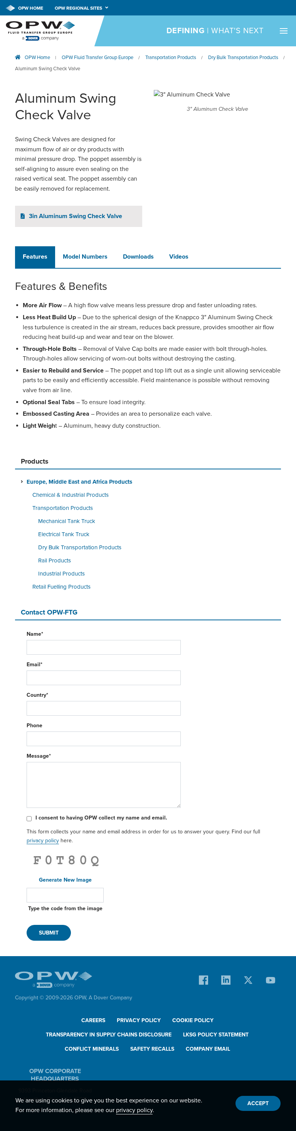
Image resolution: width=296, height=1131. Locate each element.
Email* (34, 664)
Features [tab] (35, 257)
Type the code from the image (65, 908)
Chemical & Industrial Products (70, 494)
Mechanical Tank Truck (66, 521)
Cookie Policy (193, 1020)
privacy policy (43, 840)
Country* (37, 695)
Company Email (208, 1049)
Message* (39, 756)
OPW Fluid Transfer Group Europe (97, 57)
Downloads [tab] (138, 257)
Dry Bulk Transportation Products (243, 57)
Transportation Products (170, 57)
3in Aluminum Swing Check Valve (75, 216)
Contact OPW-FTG (49, 612)
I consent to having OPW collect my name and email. (101, 817)
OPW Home (30, 8)
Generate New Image (65, 880)
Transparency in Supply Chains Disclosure (109, 1034)
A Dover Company (110, 997)
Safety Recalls (152, 1049)
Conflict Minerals (92, 1049)
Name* (35, 634)
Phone (34, 725)
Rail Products (54, 560)
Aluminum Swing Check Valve (47, 69)
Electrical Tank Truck (63, 534)
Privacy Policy (139, 1020)
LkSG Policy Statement (216, 1034)
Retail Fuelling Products (61, 586)
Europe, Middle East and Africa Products (79, 481)
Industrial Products (61, 573)
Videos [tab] (178, 257)
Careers (93, 1020)
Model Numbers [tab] (85, 257)
